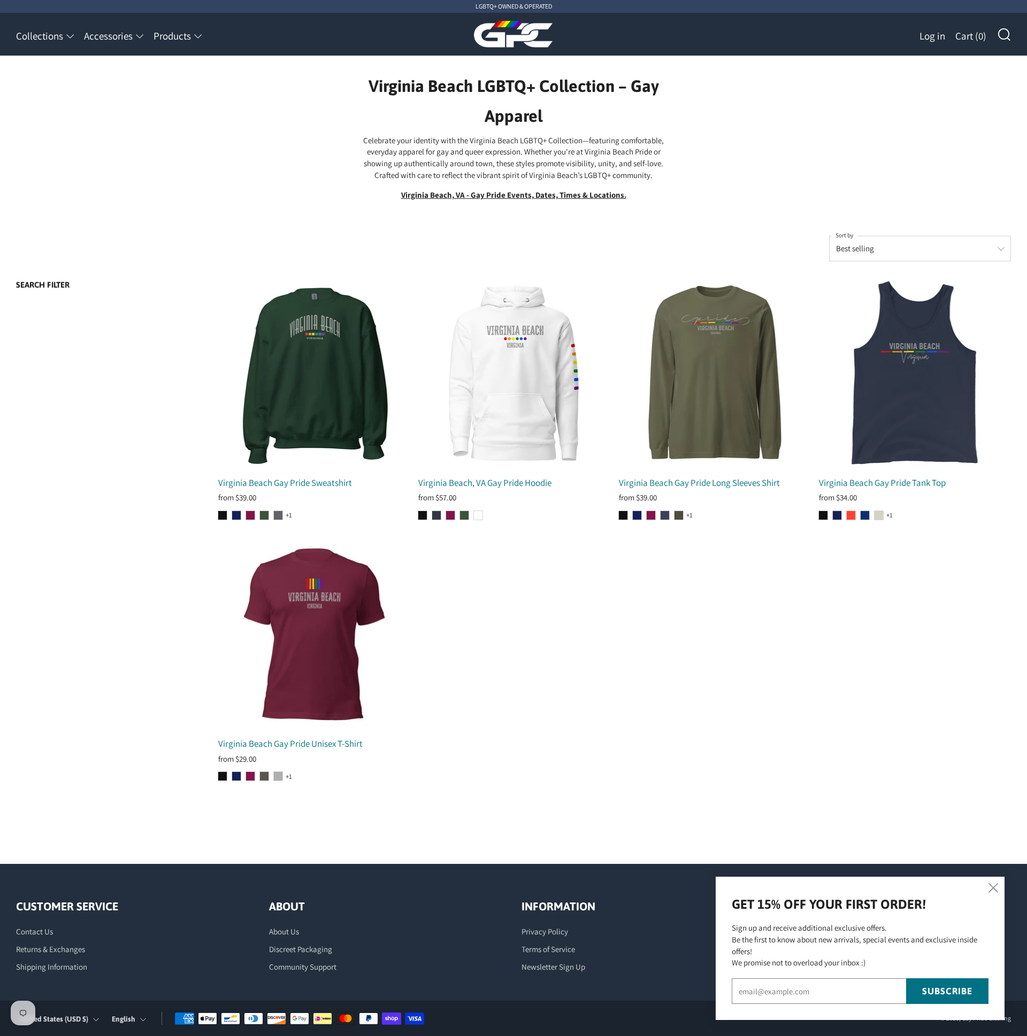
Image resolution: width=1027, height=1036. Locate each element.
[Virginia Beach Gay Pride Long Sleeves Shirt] (715, 373)
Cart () (970, 35)
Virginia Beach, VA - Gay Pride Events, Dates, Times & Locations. (513, 195)
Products (172, 35)
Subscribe (947, 991)
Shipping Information (51, 967)
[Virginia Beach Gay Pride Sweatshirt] (314, 373)
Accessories (108, 35)
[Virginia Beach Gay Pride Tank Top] (915, 373)
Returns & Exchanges (50, 949)
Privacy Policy (545, 931)
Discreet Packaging (300, 949)
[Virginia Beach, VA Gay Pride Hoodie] (514, 373)
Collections (39, 35)
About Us (284, 931)
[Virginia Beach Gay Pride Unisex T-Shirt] (314, 635)
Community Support (302, 967)
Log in (932, 35)
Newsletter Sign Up (553, 967)
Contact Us (34, 931)
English (123, 1019)
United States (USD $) (53, 1019)
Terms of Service (548, 949)
